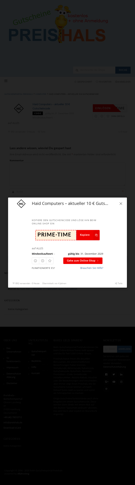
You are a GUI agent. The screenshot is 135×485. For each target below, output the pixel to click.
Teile (120, 283)
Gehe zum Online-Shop (81, 260)
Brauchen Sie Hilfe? (91, 267)
